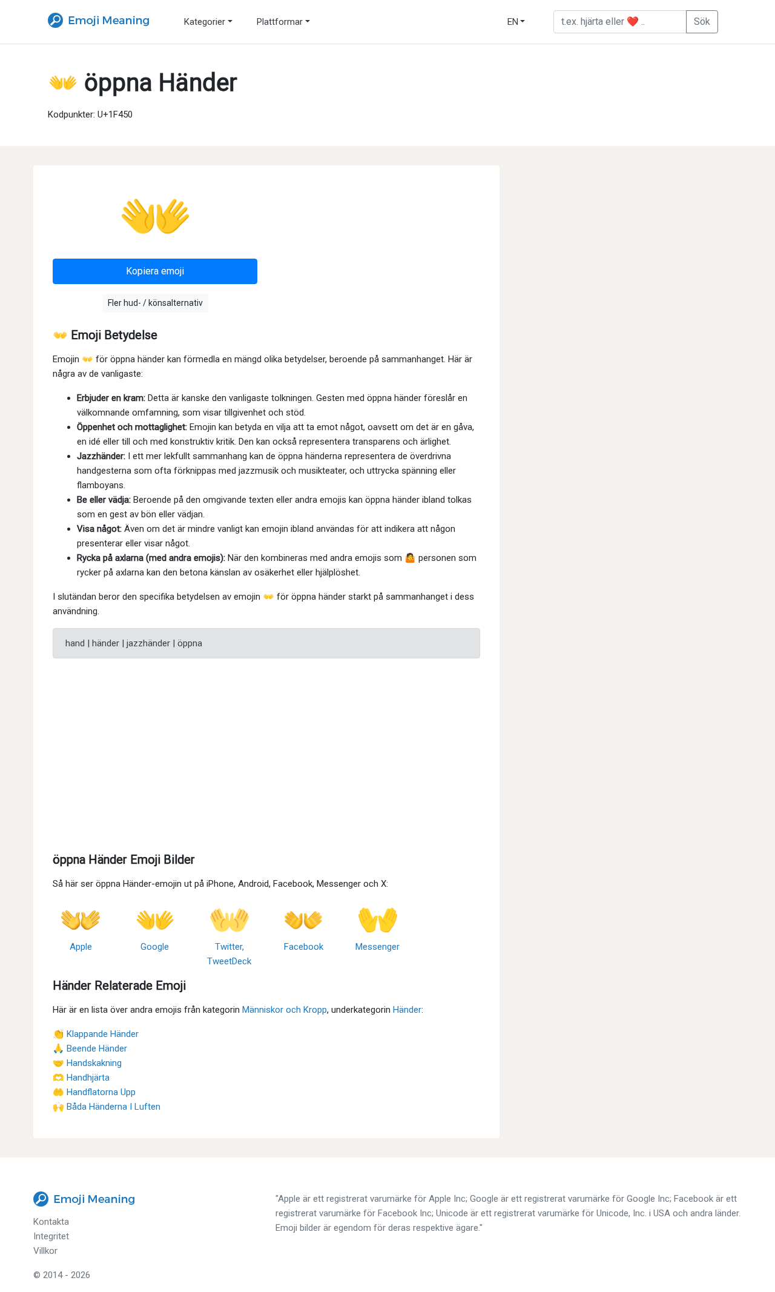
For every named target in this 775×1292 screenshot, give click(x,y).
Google (154, 946)
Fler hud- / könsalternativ (155, 303)
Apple (81, 946)
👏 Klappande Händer (96, 1034)
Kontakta (51, 1221)
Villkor (45, 1250)
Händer (407, 1009)
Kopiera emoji (155, 271)
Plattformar (280, 21)
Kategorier (204, 21)
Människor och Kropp (284, 1009)
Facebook (303, 946)
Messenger (377, 946)
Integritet (51, 1236)
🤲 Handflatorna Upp (94, 1092)
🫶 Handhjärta (81, 1077)
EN (512, 21)
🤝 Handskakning (87, 1063)
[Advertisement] (266, 753)
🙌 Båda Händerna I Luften (106, 1106)
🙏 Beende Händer (90, 1048)
